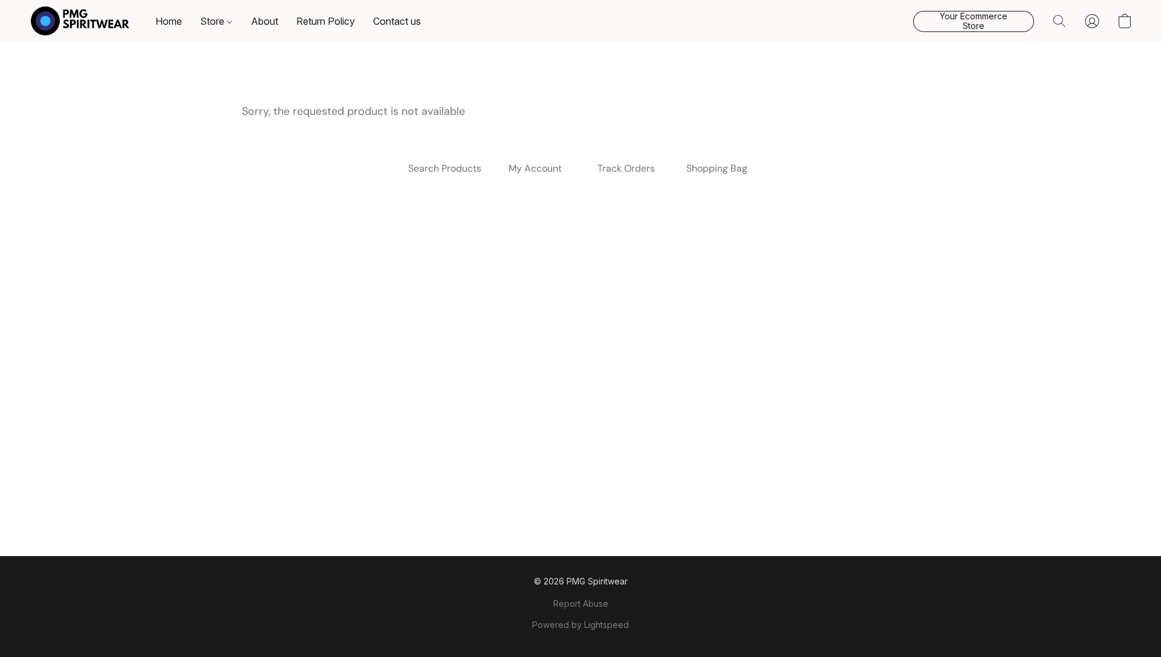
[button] (80, 21)
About (264, 21)
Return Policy (325, 21)
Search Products (444, 168)
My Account (535, 168)
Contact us (397, 21)
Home (168, 21)
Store (213, 21)
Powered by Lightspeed (580, 625)
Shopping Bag (716, 168)
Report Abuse (580, 603)
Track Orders (626, 168)
